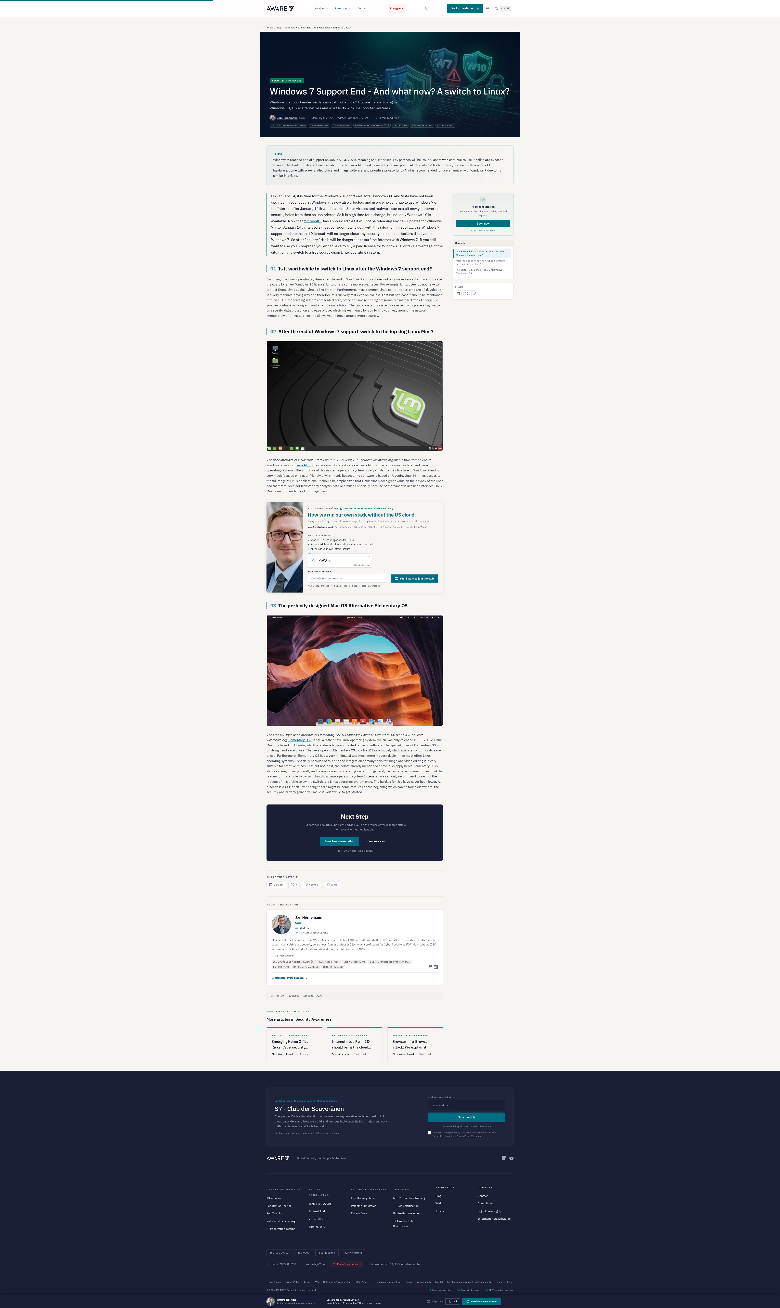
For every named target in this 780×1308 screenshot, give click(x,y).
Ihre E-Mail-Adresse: (320, 571)
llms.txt (439, 1281)
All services (273, 1198)
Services (319, 8)
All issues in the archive (329, 1132)
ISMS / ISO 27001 (320, 1204)
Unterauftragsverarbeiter (336, 1281)
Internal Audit (318, 1211)
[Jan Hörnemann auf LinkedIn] (436, 967)
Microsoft (312, 221)
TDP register (360, 1281)
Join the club (466, 1117)
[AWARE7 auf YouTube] (511, 1158)
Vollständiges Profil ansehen (288, 977)
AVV (317, 1281)
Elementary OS (299, 740)
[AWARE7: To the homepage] (280, 8)
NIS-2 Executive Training (409, 1198)
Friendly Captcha (361, 565)
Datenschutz (374, 585)
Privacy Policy (292, 1281)
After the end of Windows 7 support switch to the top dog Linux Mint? (481, 262)
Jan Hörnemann (287, 118)
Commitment (486, 1203)
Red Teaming (274, 1213)
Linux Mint (303, 465)
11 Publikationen (284, 955)
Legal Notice (274, 1281)
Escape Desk (359, 1213)
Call (455, 1301)
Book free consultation (339, 841)
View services (376, 841)
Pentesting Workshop (406, 1213)
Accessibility (424, 1281)
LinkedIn (278, 884)
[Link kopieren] (474, 293)
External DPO (317, 1227)
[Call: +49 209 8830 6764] (426, 8)
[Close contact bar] (509, 1301)
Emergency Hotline (348, 1264)
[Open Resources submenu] (351, 8)
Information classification (494, 1218)
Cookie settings (504, 1281)
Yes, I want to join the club (417, 578)
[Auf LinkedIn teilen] (458, 293)
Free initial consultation (483, 1301)
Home (269, 27)
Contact (362, 8)
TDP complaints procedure (386, 1281)
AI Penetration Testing (280, 1229)
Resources (341, 8)
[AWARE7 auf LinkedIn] (504, 1158)
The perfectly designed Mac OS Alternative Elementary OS (479, 271)
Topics (440, 1211)
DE (488, 8)
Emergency (397, 8)
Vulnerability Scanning (280, 1221)
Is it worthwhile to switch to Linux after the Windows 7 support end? (480, 253)
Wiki (438, 1203)
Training (401, 1189)
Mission (409, 1281)
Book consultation (462, 8)
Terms (307, 1281)
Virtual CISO (317, 1219)
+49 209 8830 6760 (283, 1264)
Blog (278, 27)
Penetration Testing (278, 1206)
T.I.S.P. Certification (406, 1206)
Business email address (441, 1097)
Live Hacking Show (363, 1198)
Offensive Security (283, 1189)
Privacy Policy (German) (468, 1136)
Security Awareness (369, 1189)
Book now (483, 223)
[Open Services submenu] (328, 8)
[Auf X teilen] (466, 293)
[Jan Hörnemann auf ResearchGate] (430, 967)
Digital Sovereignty (490, 1211)
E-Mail (334, 884)
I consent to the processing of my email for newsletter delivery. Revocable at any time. (464, 1134)
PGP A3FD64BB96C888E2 (314, 932)
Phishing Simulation (363, 1206)
